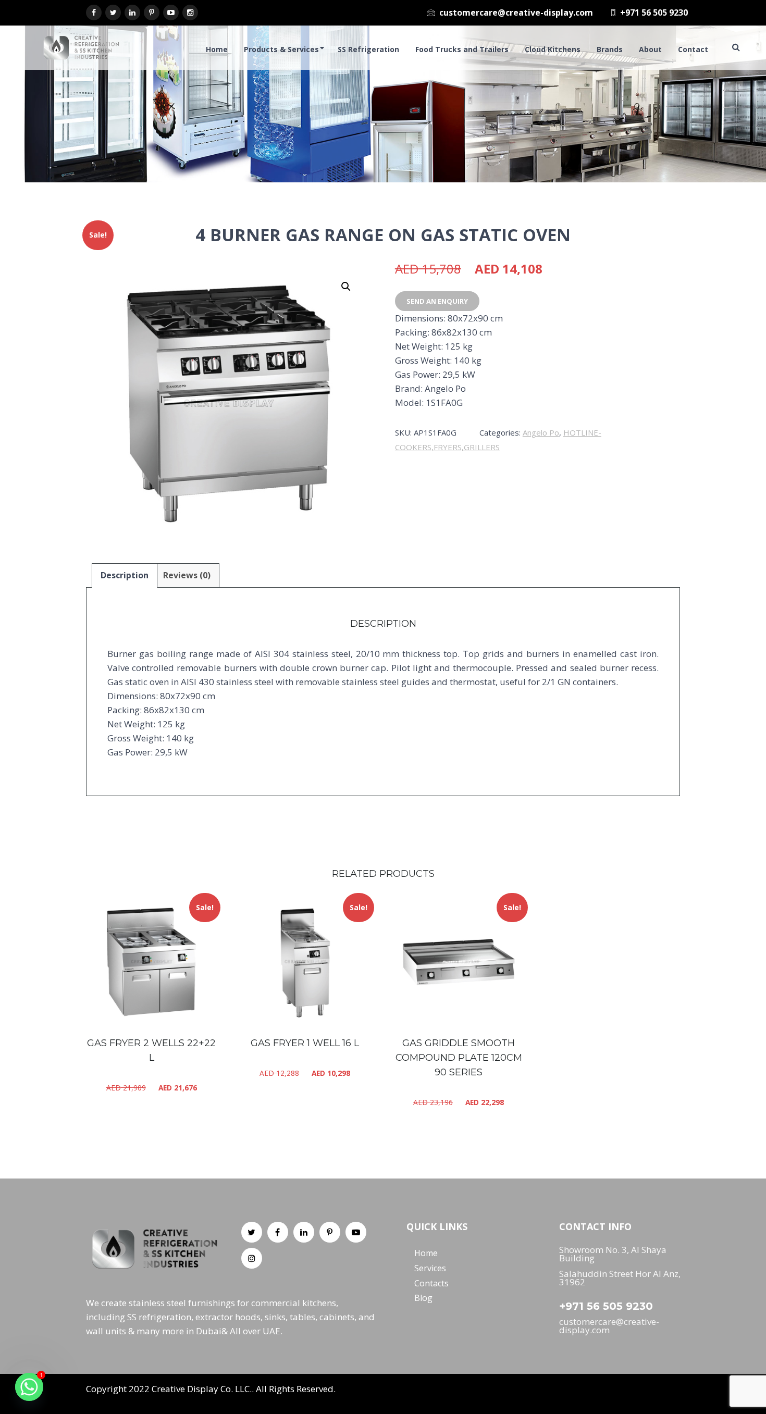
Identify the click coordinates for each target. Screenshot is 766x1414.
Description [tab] (125, 575)
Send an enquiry (437, 301)
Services (430, 1268)
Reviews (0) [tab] (187, 575)
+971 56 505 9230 (654, 12)
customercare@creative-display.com (516, 12)
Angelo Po (541, 432)
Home (426, 1253)
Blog (423, 1298)
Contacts (431, 1282)
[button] (346, 286)
